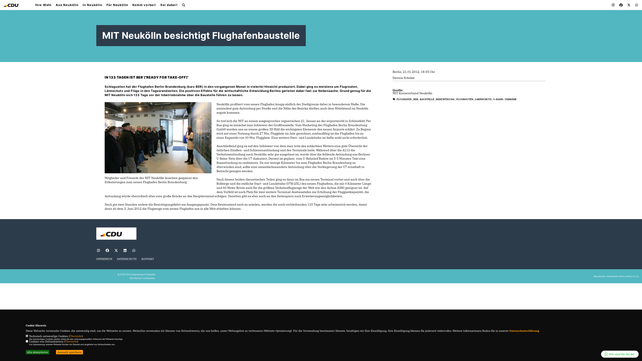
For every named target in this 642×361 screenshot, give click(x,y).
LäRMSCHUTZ (483, 99)
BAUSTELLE (427, 99)
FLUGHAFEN (404, 99)
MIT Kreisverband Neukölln (412, 93)
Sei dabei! (169, 5)
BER (415, 99)
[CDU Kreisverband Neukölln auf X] (116, 250)
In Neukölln (92, 5)
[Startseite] (116, 234)
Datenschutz (127, 259)
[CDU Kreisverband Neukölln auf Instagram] (98, 250)
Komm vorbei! (144, 5)
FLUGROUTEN (464, 99)
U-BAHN (498, 99)
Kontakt (147, 259)
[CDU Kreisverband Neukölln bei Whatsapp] (134, 250)
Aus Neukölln (67, 5)
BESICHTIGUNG (445, 99)
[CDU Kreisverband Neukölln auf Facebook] (107, 250)
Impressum (104, 259)
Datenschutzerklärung (524, 330)
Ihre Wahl (43, 5)
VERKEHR (510, 99)
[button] (620, 354)
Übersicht (76, 336)
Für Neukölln (117, 5)
